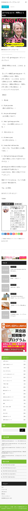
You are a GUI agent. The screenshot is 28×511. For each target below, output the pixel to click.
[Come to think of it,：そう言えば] (20, 251)
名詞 (14, 393)
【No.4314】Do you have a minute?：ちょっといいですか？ (17, 297)
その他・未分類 (14, 367)
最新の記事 (18, 204)
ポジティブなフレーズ (14, 380)
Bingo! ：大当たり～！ (15, 278)
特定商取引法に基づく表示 (7, 498)
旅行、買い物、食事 (14, 406)
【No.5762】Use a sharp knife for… (9, 473)
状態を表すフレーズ (14, 416)
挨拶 (14, 403)
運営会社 (3, 493)
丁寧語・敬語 (14, 383)
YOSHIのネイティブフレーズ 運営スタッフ (15, 238)
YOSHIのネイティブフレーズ (10, 2)
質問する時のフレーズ (14, 419)
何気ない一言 (14, 387)
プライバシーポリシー (6, 496)
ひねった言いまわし (14, 370)
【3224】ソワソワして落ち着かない (18, 306)
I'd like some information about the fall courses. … (18, 270)
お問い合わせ (14, 361)
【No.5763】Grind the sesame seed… (10, 470)
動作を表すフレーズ (14, 390)
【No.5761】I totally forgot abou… (9, 476)
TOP (2, 487)
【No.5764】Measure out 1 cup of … (10, 467)
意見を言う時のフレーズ (14, 400)
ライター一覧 (4, 489)
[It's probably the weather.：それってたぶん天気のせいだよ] (8, 251)
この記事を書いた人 (8, 204)
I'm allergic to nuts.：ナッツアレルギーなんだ (18, 315)
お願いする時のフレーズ (14, 364)
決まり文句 (5, 6)
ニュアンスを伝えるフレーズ (14, 374)
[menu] (26, 2)
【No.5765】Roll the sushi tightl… (9, 464)
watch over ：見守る (15, 287)
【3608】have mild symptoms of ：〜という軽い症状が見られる (14, 440)
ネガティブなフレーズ (14, 377)
